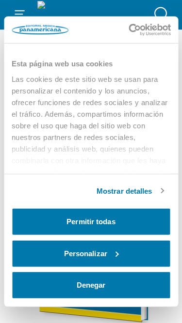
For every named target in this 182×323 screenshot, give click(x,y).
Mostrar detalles (124, 190)
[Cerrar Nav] (20, 14)
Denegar (91, 285)
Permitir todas (90, 221)
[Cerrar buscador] (162, 14)
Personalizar (85, 253)
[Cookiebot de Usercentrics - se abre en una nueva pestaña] (129, 29)
